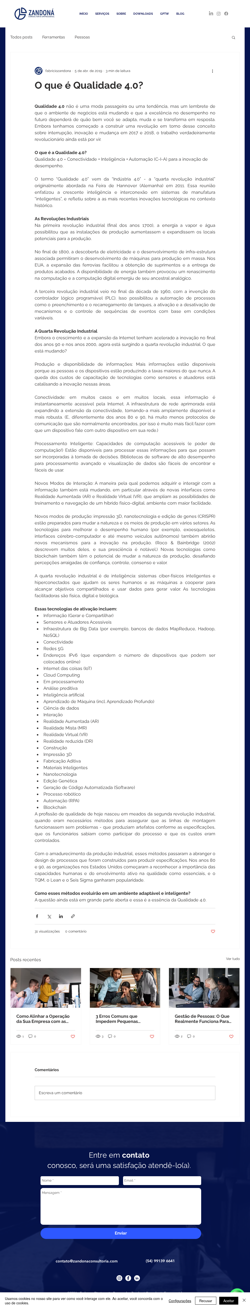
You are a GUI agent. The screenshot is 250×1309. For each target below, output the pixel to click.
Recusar (205, 1300)
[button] (233, 37)
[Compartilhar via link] (73, 916)
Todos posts (21, 37)
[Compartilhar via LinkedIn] (61, 916)
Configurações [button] (180, 1300)
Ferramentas (53, 37)
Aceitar (228, 1300)
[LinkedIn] (211, 13)
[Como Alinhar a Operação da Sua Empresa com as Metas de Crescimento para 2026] (45, 988)
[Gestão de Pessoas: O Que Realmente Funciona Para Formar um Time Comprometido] (204, 988)
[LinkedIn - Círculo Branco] (137, 1278)
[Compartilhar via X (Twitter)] (49, 916)
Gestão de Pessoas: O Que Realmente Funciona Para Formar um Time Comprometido (202, 1019)
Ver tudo (233, 959)
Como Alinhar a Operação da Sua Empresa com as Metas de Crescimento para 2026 (45, 1019)
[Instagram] (218, 13)
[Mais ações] (212, 71)
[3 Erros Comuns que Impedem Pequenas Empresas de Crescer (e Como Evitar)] (125, 988)
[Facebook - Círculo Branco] (128, 1278)
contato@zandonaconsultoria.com (87, 1261)
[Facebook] (226, 13)
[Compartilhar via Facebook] (37, 916)
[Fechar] (244, 1300)
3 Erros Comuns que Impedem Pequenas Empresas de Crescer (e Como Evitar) (121, 1019)
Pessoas (82, 37)
